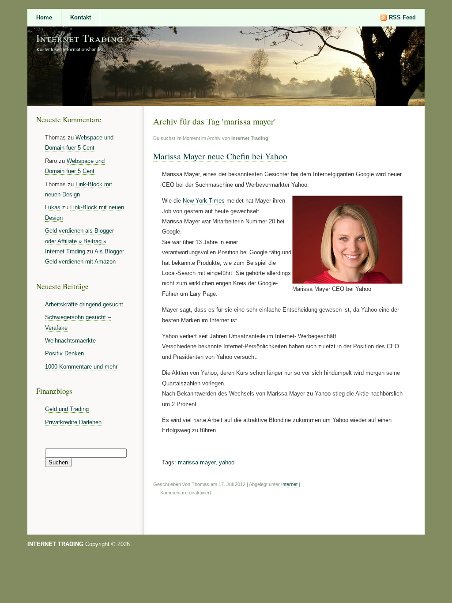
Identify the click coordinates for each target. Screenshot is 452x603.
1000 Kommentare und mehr (81, 366)
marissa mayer (196, 462)
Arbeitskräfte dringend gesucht (84, 304)
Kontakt (80, 17)
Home (44, 17)
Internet (289, 484)
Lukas (52, 207)
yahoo (226, 462)
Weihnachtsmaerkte (70, 340)
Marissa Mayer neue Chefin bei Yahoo (220, 156)
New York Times (204, 200)
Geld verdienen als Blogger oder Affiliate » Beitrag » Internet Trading (79, 241)
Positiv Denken (64, 353)
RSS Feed (402, 17)
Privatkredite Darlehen (73, 422)
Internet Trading (79, 38)
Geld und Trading (67, 409)
